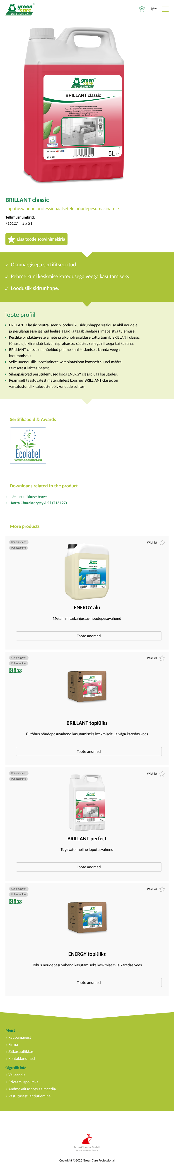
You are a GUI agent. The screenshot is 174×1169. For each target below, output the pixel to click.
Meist (10, 1030)
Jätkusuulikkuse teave (29, 496)
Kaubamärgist (19, 1037)
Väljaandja (16, 1074)
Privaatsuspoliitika (23, 1081)
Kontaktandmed (21, 1058)
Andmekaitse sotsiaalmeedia (32, 1088)
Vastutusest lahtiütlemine (29, 1095)
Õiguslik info (16, 1067)
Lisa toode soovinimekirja (41, 239)
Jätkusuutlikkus (21, 1051)
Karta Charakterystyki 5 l (39, 502)
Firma (13, 1044)
